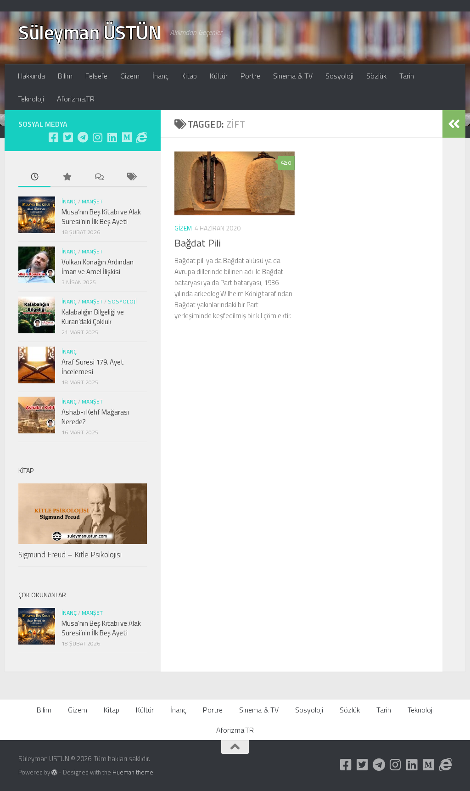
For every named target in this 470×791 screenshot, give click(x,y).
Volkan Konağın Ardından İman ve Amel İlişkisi (98, 267)
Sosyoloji (339, 75)
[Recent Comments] (99, 177)
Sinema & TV (293, 75)
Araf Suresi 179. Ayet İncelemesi (93, 367)
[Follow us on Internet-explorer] (141, 137)
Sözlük (376, 75)
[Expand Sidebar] (453, 124)
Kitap (189, 75)
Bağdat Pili (197, 243)
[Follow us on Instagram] (97, 137)
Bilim (65, 75)
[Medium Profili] (126, 137)
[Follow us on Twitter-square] (67, 137)
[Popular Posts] (66, 177)
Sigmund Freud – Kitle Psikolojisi (70, 555)
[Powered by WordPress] (54, 772)
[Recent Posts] (34, 177)
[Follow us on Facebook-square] (53, 137)
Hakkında (31, 75)
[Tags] (131, 177)
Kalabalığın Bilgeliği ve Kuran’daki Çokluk (93, 317)
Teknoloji (31, 98)
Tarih (406, 75)
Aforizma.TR (76, 98)
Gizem (130, 75)
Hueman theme (132, 772)
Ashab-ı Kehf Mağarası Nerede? (95, 417)
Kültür (219, 75)
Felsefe (96, 75)
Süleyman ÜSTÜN (89, 32)
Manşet (92, 201)
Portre (250, 75)
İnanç (160, 75)
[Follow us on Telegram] (82, 137)
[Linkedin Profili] (112, 137)
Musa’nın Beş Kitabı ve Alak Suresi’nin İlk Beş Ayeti (101, 217)
